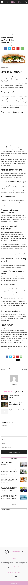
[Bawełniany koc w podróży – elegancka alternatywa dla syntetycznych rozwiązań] (23, 471)
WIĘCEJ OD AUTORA (19, 392)
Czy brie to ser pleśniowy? (16, 410)
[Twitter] (16, 576)
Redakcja (5, 45)
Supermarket (3, 37)
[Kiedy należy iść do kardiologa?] (23, 464)
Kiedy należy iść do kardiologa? (6, 463)
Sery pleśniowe (9, 37)
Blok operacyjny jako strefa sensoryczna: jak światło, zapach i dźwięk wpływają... (9, 497)
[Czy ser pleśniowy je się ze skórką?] (4, 397)
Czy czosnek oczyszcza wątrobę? (7, 368)
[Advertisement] (14, 19)
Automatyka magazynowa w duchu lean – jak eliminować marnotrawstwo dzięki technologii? (9, 480)
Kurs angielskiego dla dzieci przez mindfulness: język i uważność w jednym (9, 489)
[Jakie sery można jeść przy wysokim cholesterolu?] (4, 404)
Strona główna (4, 34)
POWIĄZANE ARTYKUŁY (6, 392)
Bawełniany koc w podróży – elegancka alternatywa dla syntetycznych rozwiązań (9, 471)
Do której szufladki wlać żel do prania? (20, 368)
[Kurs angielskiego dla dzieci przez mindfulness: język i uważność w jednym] (23, 489)
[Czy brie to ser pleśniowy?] (4, 411)
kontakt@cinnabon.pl (19, 567)
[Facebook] (12, 576)
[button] (26, 2)
